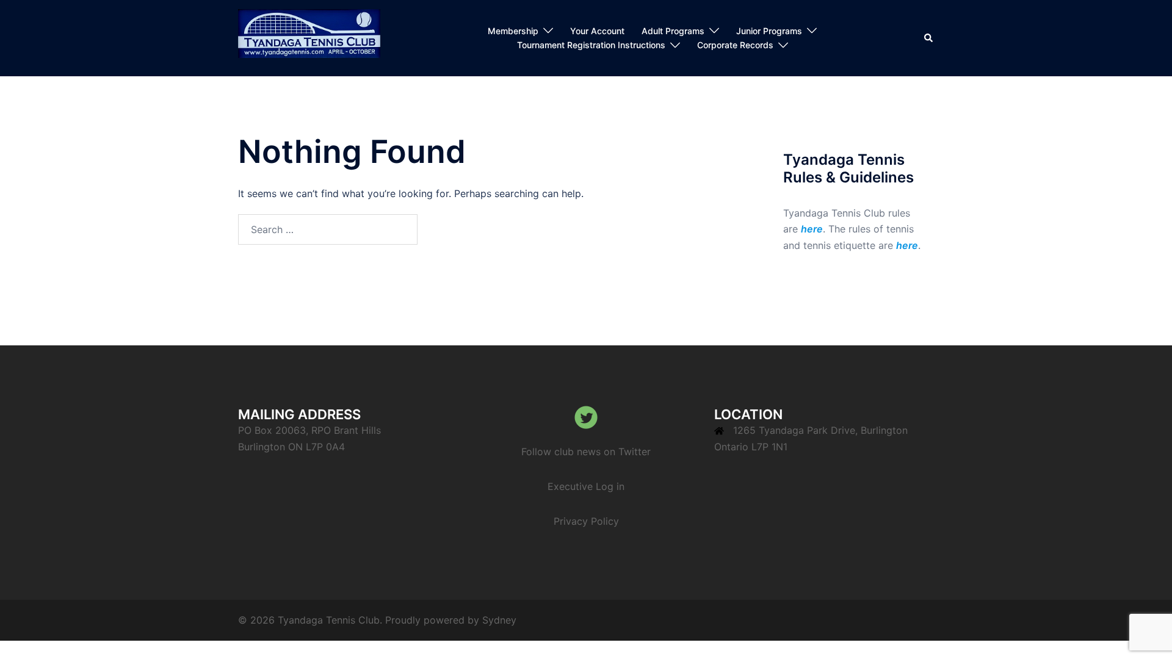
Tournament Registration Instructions (591, 45)
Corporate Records (735, 45)
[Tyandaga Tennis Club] (309, 37)
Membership (513, 31)
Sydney (499, 620)
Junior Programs (769, 31)
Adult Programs (673, 31)
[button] (929, 38)
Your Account (597, 31)
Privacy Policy (586, 521)
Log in (610, 486)
